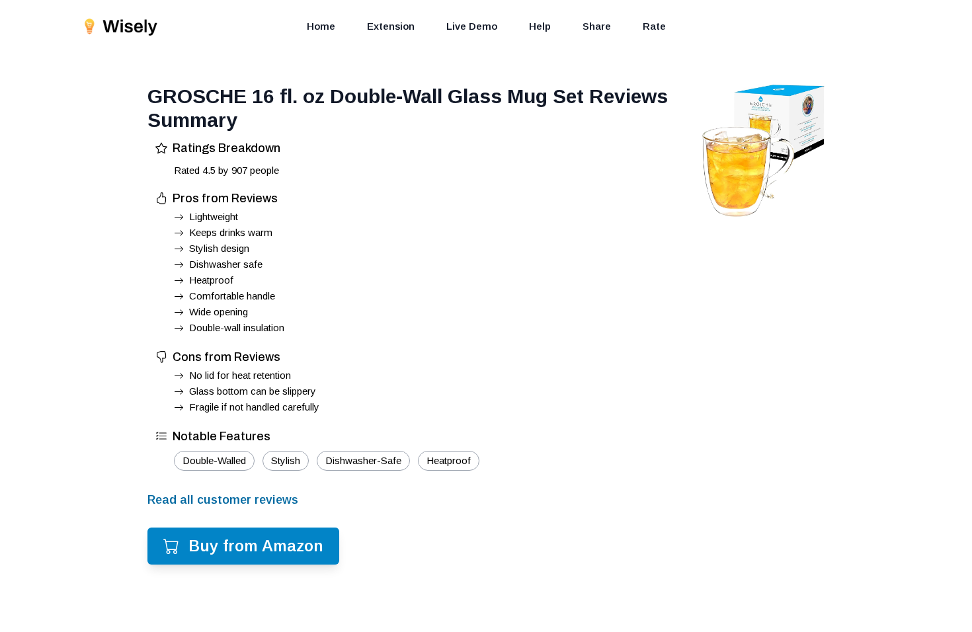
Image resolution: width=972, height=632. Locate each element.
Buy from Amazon (255, 546)
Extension (391, 26)
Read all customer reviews (222, 499)
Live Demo (471, 26)
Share (597, 26)
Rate (654, 26)
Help (540, 26)
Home (321, 26)
